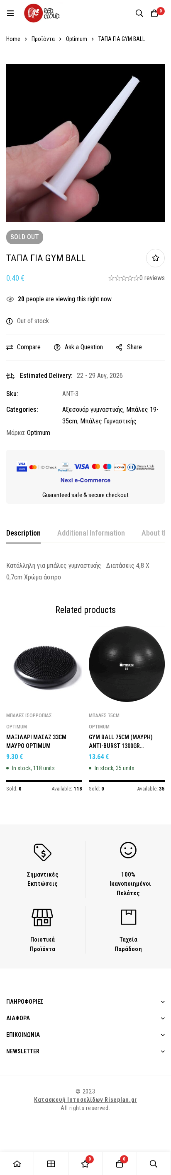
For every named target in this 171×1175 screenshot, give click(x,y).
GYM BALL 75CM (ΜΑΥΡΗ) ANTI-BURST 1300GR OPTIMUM (121, 746)
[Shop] (51, 1163)
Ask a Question (84, 347)
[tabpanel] (85, 571)
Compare (29, 347)
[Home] (17, 1163)
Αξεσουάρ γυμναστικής (92, 409)
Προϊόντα (43, 39)
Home (13, 39)
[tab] (23, 533)
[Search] (139, 13)
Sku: (12, 394)
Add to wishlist (155, 258)
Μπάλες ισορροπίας (29, 715)
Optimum (76, 39)
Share (134, 347)
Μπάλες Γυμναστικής (108, 421)
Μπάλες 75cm (104, 715)
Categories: (22, 409)
